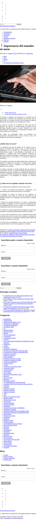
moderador (3, 231)
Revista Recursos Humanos (7, 26)
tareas (22, 231)
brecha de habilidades (9, 335)
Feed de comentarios (9, 458)
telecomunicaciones (8, 433)
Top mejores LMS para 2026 (11, 439)
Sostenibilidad (7, 430)
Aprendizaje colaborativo (10, 325)
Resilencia (6, 419)
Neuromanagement (8, 403)
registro (8, 231)
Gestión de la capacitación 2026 (12, 366)
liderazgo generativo (9, 390)
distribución (23, 230)
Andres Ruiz (29, 53)
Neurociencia (7, 401)
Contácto (5, 41)
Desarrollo (6, 35)
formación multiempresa (10, 362)
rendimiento (6, 417)
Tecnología (6, 431)
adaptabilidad (7, 319)
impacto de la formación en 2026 (12, 374)
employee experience (9, 355)
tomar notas (31, 231)
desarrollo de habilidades (10, 349)
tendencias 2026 (7, 436)
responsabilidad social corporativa (12, 423)
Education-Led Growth (9, 354)
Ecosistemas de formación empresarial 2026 (15, 350)
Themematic (7, 518)
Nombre (4, 245)
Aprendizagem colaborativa (11, 323)
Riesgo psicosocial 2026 (10, 425)
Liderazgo (6, 387)
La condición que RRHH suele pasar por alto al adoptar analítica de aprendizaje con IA (18, 307)
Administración (7, 32)
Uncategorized (7, 444)
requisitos (13, 231)
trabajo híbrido (7, 441)
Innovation (6, 379)
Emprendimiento (8, 357)
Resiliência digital (8, 422)
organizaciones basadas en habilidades (14, 408)
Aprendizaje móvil (8, 327)
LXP (4, 395)
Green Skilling (7, 373)
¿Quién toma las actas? (10, 112)
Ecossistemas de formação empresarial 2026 (15, 352)
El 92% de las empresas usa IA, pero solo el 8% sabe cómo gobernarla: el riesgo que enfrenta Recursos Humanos (19, 302)
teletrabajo (6, 435)
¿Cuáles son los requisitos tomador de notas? (16, 114)
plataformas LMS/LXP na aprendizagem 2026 (16, 412)
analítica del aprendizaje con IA (12, 322)
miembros (32, 230)
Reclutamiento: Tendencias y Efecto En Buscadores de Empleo (17, 234)
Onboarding (6, 406)
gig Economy (7, 371)
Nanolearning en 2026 (9, 400)
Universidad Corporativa (10, 446)
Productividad (7, 414)
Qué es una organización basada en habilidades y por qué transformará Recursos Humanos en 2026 (19, 310)
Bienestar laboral (8, 331)
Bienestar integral (8, 330)
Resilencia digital (8, 420)
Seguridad (6, 427)
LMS (4, 393)
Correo (3, 252)
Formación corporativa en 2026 (12, 360)
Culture (5, 346)
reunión (18, 231)
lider (28, 230)
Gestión (5, 37)
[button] (1, 45)
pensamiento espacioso (9, 409)
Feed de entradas (8, 456)
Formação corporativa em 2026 (12, 358)
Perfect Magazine (18, 518)
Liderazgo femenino (9, 389)
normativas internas (8, 404)
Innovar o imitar (7, 377)
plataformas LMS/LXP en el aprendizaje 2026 (16, 411)
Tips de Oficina (23, 233)
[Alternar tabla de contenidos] (1, 109)
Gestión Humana (13, 233)
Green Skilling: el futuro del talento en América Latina (18, 299)
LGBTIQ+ (6, 385)
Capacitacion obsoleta (9, 338)
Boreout (5, 333)
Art (4, 328)
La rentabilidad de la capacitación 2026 (14, 382)
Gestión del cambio (8, 368)
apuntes (10, 230)
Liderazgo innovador (9, 392)
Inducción (6, 376)
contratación (6, 344)
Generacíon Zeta (8, 363)
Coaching (6, 339)
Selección (6, 40)
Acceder (5, 455)
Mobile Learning (8, 398)
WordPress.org (7, 459)
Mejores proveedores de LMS (11, 396)
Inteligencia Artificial (9, 381)
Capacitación (7, 33)
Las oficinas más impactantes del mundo (11, 236)
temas (26, 231)
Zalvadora (6, 447)
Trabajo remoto (7, 442)
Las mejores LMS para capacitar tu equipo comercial (18, 384)
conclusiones (16, 230)
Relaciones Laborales (9, 38)
